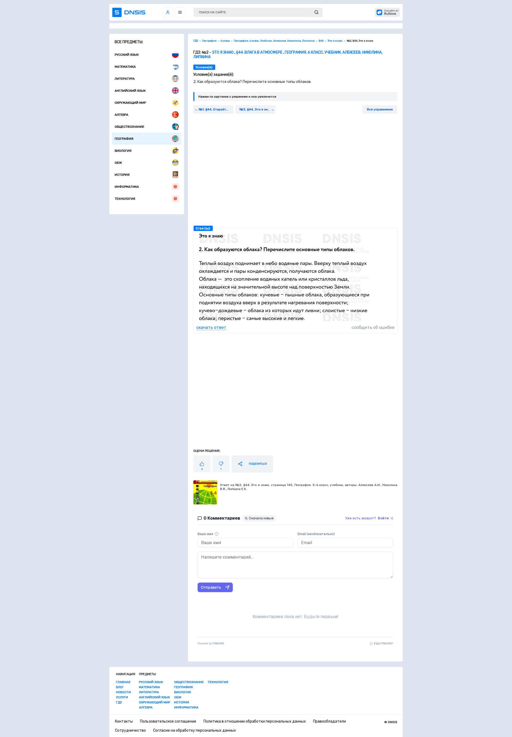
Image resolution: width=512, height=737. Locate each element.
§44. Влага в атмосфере (259, 52)
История (122, 175)
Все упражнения (380, 109)
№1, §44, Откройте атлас (216, 109)
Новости (123, 692)
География (124, 139)
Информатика (127, 187)
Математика (125, 67)
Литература (125, 79)
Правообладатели (329, 721)
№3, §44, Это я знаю (255, 109)
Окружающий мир (130, 103)
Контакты (124, 721)
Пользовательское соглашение (168, 721)
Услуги (122, 697)
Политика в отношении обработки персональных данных (254, 721)
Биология (123, 151)
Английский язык (130, 91)
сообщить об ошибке (372, 327)
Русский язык (127, 55)
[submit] (316, 12)
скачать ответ (211, 327)
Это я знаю (223, 52)
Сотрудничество (130, 730)
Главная (123, 682)
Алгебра (121, 115)
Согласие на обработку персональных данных (194, 730)
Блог (120, 687)
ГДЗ (119, 702)
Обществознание (129, 127)
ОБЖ (118, 163)
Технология (125, 199)
